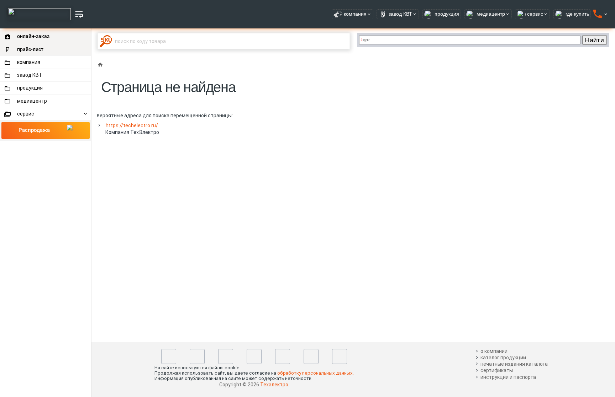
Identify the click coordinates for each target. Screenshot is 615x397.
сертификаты (496, 370)
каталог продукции (503, 357)
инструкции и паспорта (508, 377)
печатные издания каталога (514, 364)
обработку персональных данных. (315, 373)
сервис (25, 113)
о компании (494, 351)
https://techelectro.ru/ (132, 125)
